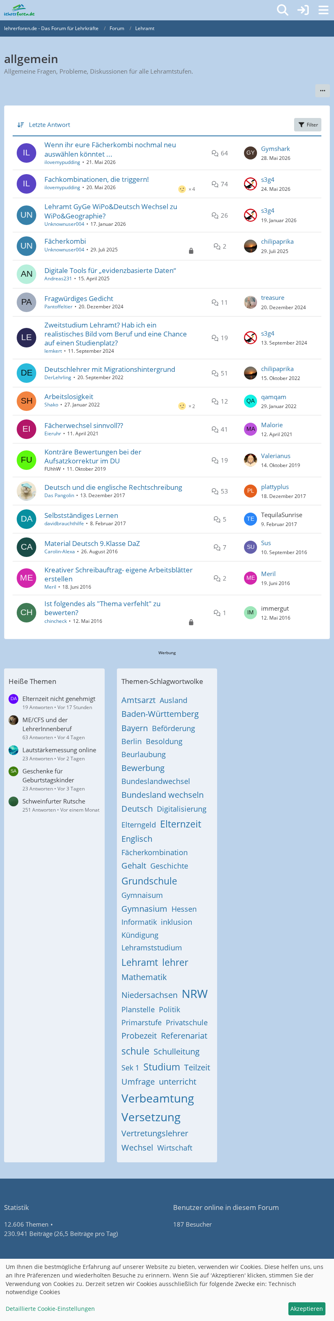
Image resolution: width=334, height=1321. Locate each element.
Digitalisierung (182, 809)
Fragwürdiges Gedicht (78, 298)
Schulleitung (177, 1051)
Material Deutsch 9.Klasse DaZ (92, 543)
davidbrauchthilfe (64, 523)
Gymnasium (144, 908)
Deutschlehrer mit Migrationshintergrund (109, 369)
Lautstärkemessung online (59, 750)
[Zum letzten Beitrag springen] (250, 152)
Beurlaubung (143, 754)
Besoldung (164, 741)
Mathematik (144, 977)
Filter (312, 124)
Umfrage (138, 1081)
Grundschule (149, 880)
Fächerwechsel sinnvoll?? (83, 425)
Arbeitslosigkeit (68, 396)
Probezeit (139, 1035)
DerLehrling (57, 377)
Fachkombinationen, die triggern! (96, 179)
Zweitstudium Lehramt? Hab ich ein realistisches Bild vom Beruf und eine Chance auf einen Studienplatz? (115, 333)
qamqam (273, 397)
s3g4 (268, 179)
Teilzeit (197, 1067)
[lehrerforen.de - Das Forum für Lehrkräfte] (19, 10)
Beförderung (173, 728)
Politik (169, 1009)
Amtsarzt (138, 699)
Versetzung (150, 1116)
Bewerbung (143, 767)
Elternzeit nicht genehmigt (58, 698)
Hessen (184, 909)
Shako (51, 404)
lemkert (53, 350)
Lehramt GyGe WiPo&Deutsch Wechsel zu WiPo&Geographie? (110, 211)
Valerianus (275, 456)
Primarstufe (141, 1022)
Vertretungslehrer (154, 1133)
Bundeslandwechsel (155, 781)
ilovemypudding (62, 162)
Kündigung (139, 935)
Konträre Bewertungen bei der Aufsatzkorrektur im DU (92, 456)
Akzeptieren (306, 1308)
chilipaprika (277, 241)
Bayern (134, 728)
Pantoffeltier (58, 306)
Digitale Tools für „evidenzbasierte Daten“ (110, 270)
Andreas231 (58, 278)
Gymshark (275, 148)
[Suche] (283, 10)
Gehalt (133, 865)
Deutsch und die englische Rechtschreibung (113, 487)
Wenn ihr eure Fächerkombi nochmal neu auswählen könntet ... (110, 149)
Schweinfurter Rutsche (53, 801)
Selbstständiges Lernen (81, 515)
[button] (322, 90)
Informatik (139, 922)
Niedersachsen (149, 994)
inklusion (176, 922)
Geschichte (169, 866)
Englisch (136, 838)
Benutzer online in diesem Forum (226, 1207)
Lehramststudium (151, 947)
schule (135, 1050)
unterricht (177, 1081)
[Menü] (323, 10)
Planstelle (138, 1009)
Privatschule (187, 1022)
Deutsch (137, 808)
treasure (272, 297)
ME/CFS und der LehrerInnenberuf (47, 724)
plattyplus (275, 487)
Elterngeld (138, 825)
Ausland (173, 700)
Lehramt (139, 962)
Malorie (272, 425)
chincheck (55, 621)
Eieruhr (52, 433)
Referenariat (184, 1035)
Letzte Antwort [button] (49, 124)
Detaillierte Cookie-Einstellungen (50, 1308)
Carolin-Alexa (59, 551)
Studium (161, 1066)
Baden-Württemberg (160, 713)
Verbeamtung (157, 1098)
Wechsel (137, 1147)
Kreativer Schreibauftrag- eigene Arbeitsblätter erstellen (118, 574)
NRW (195, 993)
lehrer (175, 962)
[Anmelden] (303, 10)
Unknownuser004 (64, 224)
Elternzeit (180, 823)
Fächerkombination (154, 852)
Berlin (131, 741)
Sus (266, 543)
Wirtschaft (174, 1148)
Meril (50, 586)
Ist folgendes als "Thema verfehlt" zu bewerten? (102, 608)
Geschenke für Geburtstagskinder (48, 775)
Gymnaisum (142, 895)
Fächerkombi (65, 241)
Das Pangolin (59, 495)
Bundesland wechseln (162, 794)
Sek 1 (130, 1067)
